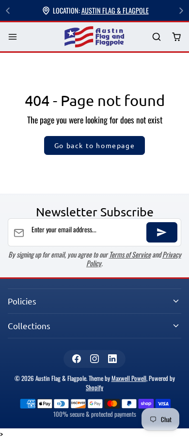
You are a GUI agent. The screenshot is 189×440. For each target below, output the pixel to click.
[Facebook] (76, 359)
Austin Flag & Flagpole (115, 10)
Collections (29, 325)
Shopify (94, 387)
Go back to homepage (94, 145)
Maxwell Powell (128, 378)
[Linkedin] (113, 359)
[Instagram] (94, 359)
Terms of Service (130, 254)
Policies (22, 301)
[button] (13, 37)
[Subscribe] (161, 232)
